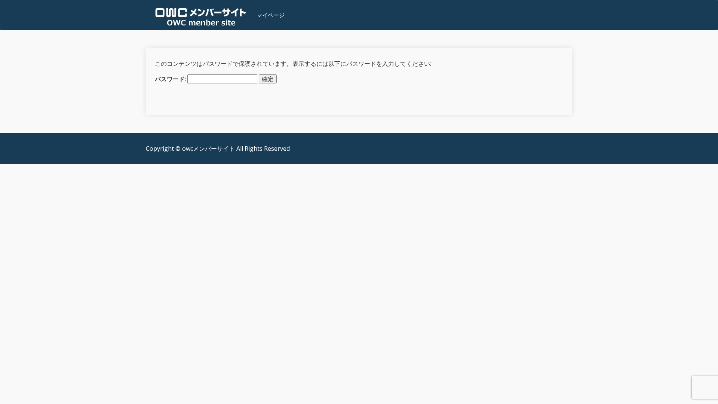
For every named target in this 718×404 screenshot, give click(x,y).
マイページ (271, 15)
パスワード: (171, 79)
